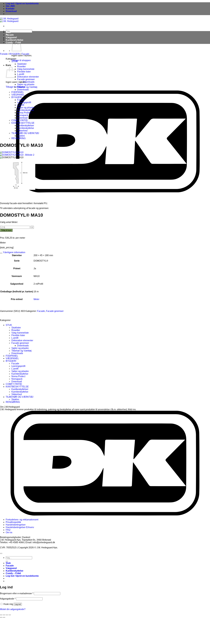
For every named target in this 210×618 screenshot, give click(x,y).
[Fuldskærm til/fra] (4, 614)
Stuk (8, 32)
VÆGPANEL (18, 94)
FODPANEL (17, 92)
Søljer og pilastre (25, 107)
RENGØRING (18, 138)
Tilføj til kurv (6, 230)
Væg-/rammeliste (25, 69)
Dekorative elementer (28, 77)
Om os (9, 532)
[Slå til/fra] (1, 253)
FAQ (8, 530)
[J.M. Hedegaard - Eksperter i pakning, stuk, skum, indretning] (9, 19)
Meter (36, 299)
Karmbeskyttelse (25, 110)
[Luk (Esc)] (10, 614)
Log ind (18, 604)
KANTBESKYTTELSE (22, 123)
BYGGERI (14, 54)
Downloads (28, 82)
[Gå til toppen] (1, 553)
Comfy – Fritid (13, 573)
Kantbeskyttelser (25, 125)
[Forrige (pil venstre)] (1, 617)
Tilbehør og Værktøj (27, 87)
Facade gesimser (26, 79)
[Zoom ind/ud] (1, 614)
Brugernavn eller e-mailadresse (16, 593)
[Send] (7, 561)
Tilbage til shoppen (21, 60)
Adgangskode (8, 598)
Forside (4, 54)
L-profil (20, 74)
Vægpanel (11, 37)
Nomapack (22, 115)
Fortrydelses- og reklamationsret (22, 519)
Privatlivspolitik (13, 522)
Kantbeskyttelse (14, 571)
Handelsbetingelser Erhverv (20, 527)
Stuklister (22, 64)
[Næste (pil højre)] (4, 617)
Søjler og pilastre (25, 84)
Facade (10, 35)
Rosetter (21, 66)
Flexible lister (24, 71)
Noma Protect (24, 112)
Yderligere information (13, 252)
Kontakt (10, 8)
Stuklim (21, 136)
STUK (14, 61)
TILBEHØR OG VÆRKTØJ (25, 133)
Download (11, 11)
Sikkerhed (22, 130)
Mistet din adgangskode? (12, 609)
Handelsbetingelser (16, 525)
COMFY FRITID (19, 120)
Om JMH (10, 6)
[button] (22, 3)
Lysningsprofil (24, 102)
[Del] (7, 614)
